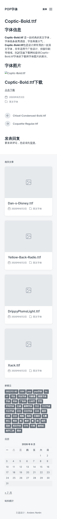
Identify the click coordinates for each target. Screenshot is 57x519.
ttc (46, 391)
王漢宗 (37, 416)
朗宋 (44, 411)
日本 (37, 411)
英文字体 (13, 101)
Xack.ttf (14, 365)
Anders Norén (34, 512)
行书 (26, 425)
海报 (29, 416)
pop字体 (38, 391)
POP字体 (11, 9)
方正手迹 (10, 411)
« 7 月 (8, 492)
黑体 (19, 430)
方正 (37, 406)
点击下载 (10, 90)
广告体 (23, 401)
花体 (8, 425)
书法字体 (22, 396)
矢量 (45, 416)
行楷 (33, 425)
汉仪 (15, 416)
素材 (27, 420)
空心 (8, 420)
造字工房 (10, 430)
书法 (13, 396)
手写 (40, 401)
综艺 (43, 420)
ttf (7, 396)
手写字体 (10, 406)
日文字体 (28, 411)
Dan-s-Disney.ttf (20, 203)
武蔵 (8, 416)
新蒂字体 (28, 406)
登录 (32, 142)
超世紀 (41, 425)
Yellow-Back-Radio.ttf (24, 257)
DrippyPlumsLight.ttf (24, 311)
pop (29, 391)
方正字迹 (46, 406)
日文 (19, 411)
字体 (8, 401)
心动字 (32, 401)
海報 (22, 416)
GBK (22, 391)
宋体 (15, 401)
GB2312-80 (11, 391)
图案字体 (42, 396)
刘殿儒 (32, 396)
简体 (15, 420)
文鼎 (19, 406)
